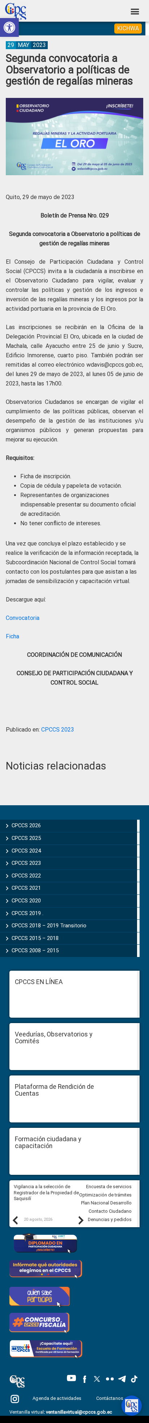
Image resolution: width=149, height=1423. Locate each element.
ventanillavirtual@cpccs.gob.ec (79, 1412)
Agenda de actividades (57, 1398)
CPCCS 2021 (26, 888)
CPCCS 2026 (26, 825)
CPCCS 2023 (57, 729)
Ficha (12, 636)
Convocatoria (22, 618)
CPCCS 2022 (26, 875)
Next (80, 1220)
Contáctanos (110, 1398)
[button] (9, 27)
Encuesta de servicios (109, 1186)
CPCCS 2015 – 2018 (35, 938)
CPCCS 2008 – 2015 (35, 950)
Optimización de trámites (105, 1195)
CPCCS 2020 (26, 900)
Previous (14, 1220)
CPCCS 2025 (26, 838)
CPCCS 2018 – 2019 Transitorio (49, 925)
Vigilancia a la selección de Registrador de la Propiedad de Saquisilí (46, 1192)
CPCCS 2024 (26, 851)
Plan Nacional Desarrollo (106, 1203)
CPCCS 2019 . (27, 913)
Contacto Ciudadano (110, 1211)
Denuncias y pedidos (110, 1219)
